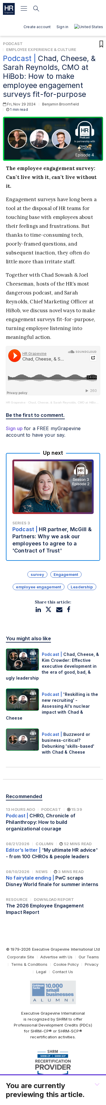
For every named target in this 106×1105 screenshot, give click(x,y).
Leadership (82, 586)
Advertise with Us (56, 957)
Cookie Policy (66, 964)
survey (37, 574)
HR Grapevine (16, 402)
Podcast (13, 43)
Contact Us (62, 971)
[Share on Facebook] (68, 609)
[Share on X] (48, 609)
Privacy (91, 964)
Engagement (66, 574)
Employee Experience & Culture (41, 49)
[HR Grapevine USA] (9, 9)
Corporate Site (20, 957)
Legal (41, 971)
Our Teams (89, 957)
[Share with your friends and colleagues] (59, 609)
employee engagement (38, 586)
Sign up (14, 428)
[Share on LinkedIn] (38, 609)
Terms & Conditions (29, 964)
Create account (37, 27)
